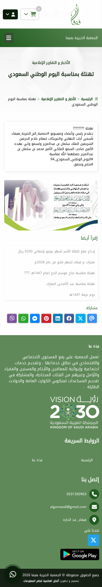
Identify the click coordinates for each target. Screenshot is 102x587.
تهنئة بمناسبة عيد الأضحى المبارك (70, 284)
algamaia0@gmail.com (68, 507)
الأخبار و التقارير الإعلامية (58, 99)
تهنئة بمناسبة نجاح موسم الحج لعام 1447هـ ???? (59, 273)
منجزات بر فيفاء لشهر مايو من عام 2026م (65, 262)
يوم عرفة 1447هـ (82, 295)
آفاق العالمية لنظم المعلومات (41, 581)
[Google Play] (79, 554)
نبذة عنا (37, 460)
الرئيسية (87, 99)
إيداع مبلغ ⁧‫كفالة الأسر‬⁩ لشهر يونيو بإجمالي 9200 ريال (56, 251)
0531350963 (76, 494)
